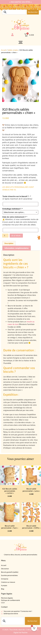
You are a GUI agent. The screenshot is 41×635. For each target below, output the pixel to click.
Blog (2, 589)
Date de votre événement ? (14, 217)
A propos (4, 585)
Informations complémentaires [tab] (16, 248)
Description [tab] (8, 243)
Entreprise (4, 579)
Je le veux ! (16, 236)
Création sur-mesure (8, 582)
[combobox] (14, 12)
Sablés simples (13, 50)
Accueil (3, 50)
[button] (35, 62)
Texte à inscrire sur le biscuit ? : (16, 196)
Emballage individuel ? (12, 209)
